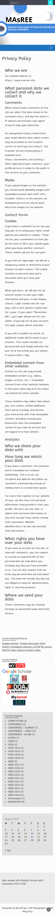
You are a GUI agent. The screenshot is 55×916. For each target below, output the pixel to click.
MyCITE (6, 650)
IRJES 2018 (14, 768)
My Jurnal (46, 647)
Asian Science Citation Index (26, 650)
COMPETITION (15, 721)
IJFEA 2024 (14, 748)
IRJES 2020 (14, 775)
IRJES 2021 (14, 778)
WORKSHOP (14, 801)
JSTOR (37, 647)
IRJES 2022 (14, 781)
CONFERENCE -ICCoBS (19, 734)
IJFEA (11, 744)
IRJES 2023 (14, 785)
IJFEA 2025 (14, 754)
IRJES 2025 (14, 791)
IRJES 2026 (14, 795)
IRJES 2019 (14, 771)
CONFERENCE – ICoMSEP (21, 727)
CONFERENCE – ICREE (19, 731)
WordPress (21, 908)
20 (25, 837)
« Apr (8, 850)
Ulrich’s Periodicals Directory (17, 647)
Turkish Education (29, 643)
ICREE (11, 741)
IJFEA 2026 (14, 758)
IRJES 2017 (14, 764)
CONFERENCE (15, 724)
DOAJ (42, 643)
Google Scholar (10, 643)
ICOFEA (12, 737)
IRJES (11, 761)
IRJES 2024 (14, 788)
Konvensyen (14, 798)
